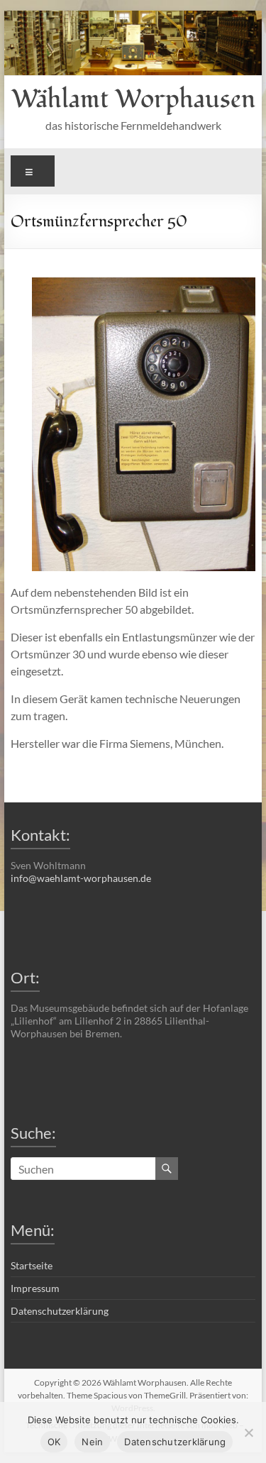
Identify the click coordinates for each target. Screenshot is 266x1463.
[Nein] (248, 1432)
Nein (92, 1441)
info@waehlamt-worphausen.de (81, 878)
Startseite (31, 1265)
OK (54, 1441)
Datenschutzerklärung (60, 1311)
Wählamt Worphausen (133, 99)
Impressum (35, 1288)
